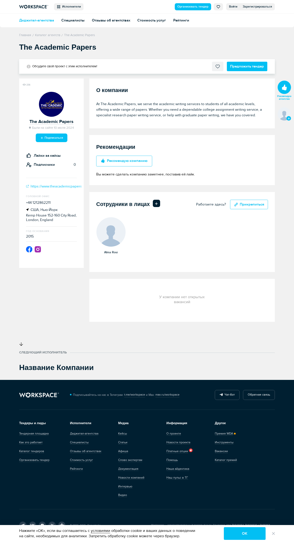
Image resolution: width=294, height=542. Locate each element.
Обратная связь (259, 394)
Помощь (172, 460)
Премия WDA (224, 433)
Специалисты (73, 20)
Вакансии (221, 451)
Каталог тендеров (31, 451)
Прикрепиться (252, 204)
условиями (100, 530)
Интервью (125, 486)
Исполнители (70, 6)
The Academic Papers (51, 121)
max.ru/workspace (167, 394)
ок (244, 533)
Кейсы (122, 433)
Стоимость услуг (151, 20)
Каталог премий (226, 460)
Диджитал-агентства (36, 20)
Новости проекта (178, 442)
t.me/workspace (134, 394)
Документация (128, 469)
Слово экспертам (130, 460)
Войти (233, 6)
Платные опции (177, 451)
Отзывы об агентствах (111, 20)
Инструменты (224, 442)
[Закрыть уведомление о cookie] (273, 533)
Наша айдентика (177, 469)
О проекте (173, 433)
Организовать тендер (192, 6)
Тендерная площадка (34, 433)
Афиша (123, 451)
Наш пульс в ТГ (177, 477)
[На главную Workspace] (39, 395)
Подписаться (53, 138)
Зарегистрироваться (257, 6)
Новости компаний (131, 477)
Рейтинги (181, 20)
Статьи (122, 442)
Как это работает (31, 442)
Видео (122, 495)
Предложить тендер (247, 66)
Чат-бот (229, 394)
